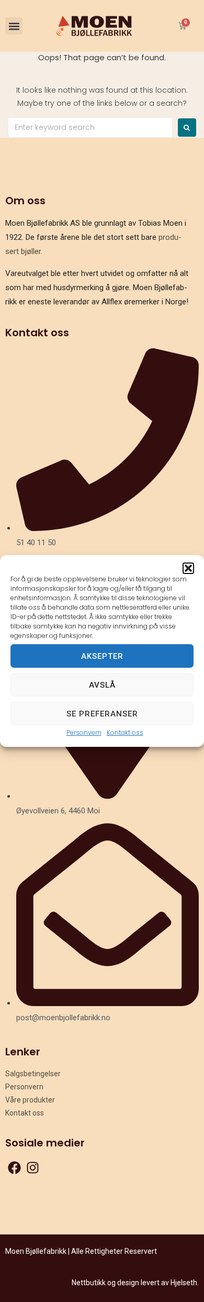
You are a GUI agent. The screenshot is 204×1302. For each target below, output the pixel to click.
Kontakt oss (125, 732)
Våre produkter (30, 1100)
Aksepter (102, 655)
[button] (188, 568)
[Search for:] (90, 127)
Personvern (83, 732)
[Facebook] (14, 1167)
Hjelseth (184, 1282)
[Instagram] (33, 1167)
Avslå (102, 684)
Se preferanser (102, 713)
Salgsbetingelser (33, 1073)
